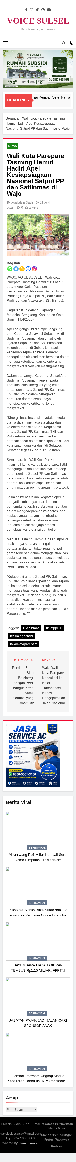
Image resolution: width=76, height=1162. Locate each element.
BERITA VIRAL (37, 847)
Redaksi (57, 1146)
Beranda (12, 118)
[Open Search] (63, 43)
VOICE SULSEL (38, 20)
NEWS (12, 145)
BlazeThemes (28, 1143)
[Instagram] (34, 268)
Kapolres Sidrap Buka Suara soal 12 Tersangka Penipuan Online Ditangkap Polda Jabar (38, 915)
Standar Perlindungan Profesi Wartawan (57, 1137)
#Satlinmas (31, 628)
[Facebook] (28, 268)
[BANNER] (38, 69)
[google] (43, 9)
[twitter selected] (37, 9)
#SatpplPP (54, 628)
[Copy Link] (22, 268)
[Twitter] (16, 268)
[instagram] (31, 9)
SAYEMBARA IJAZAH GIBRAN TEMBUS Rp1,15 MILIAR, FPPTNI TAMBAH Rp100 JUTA (38, 970)
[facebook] (26, 9)
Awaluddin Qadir (22, 202)
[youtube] (49, 9)
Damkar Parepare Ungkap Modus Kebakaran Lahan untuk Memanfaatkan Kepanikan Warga (38, 1081)
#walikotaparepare (24, 644)
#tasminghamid (21, 636)
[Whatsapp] (9, 268)
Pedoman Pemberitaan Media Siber (57, 1126)
